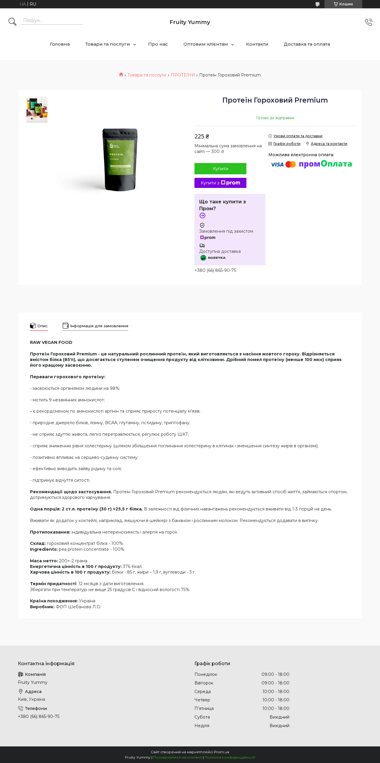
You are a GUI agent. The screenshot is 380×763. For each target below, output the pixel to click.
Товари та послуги (107, 44)
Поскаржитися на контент (177, 757)
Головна (60, 44)
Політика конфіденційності (230, 757)
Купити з (210, 183)
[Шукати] (12, 22)
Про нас (158, 44)
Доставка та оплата (307, 44)
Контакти (257, 44)
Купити (220, 168)
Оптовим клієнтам (205, 44)
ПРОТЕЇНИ (183, 75)
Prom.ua (221, 752)
